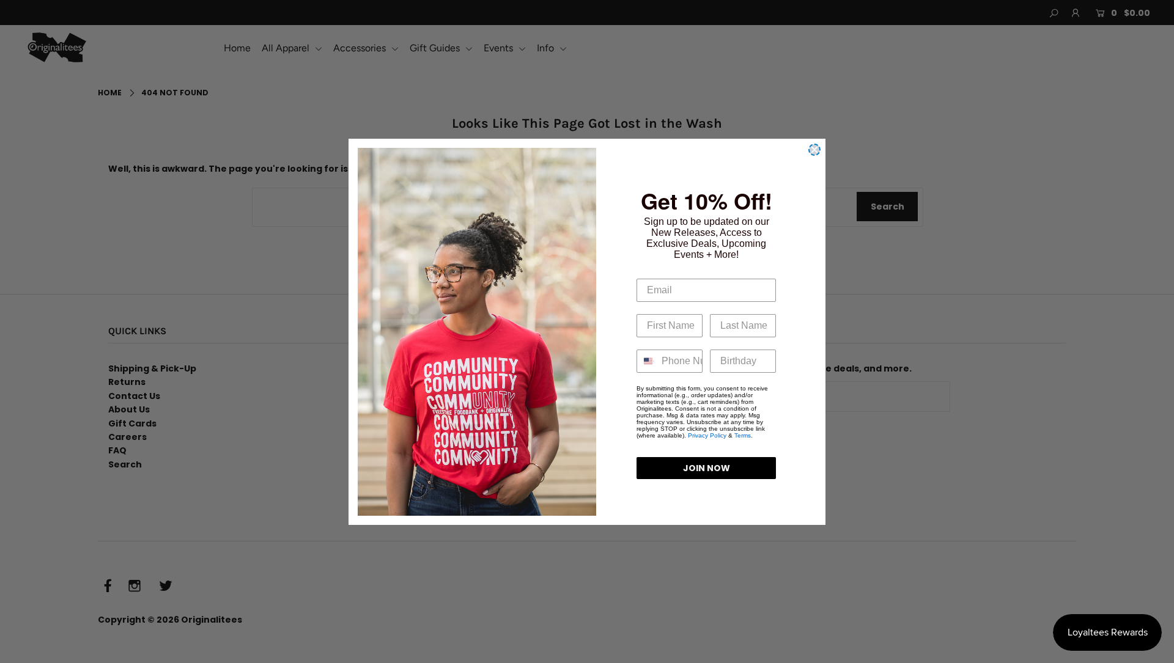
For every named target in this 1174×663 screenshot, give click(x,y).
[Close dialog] (814, 150)
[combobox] (646, 361)
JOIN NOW (706, 468)
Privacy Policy (707, 435)
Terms (742, 435)
